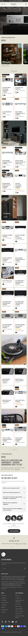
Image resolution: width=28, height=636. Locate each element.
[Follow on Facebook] (2, 622)
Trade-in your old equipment (19, 601)
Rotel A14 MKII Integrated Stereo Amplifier (20, 259)
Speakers (3, 612)
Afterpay (17, 543)
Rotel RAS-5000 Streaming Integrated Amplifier (6, 90)
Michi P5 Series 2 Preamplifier (6, 401)
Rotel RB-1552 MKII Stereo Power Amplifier (20, 326)
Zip (20, 543)
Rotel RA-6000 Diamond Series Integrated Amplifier (6, 185)
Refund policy (18, 606)
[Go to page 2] (17, 449)
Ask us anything (14, 531)
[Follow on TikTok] (16, 622)
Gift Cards (3, 595)
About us (17, 595)
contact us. (11, 583)
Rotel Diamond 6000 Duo (19, 88)
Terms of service (19, 611)
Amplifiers (3, 598)
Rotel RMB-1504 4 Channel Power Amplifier (19, 282)
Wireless (3, 607)
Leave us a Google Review (20, 616)
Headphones (4, 609)
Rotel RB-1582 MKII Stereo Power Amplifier (7, 326)
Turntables (3, 605)
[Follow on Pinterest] (9, 622)
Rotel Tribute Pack (7, 281)
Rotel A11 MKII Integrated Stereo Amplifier (20, 113)
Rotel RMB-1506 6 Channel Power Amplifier (6, 303)
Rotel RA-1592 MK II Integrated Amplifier (7, 259)
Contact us (18, 598)
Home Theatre (4, 602)
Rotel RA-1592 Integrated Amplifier (18, 439)
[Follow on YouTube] (13, 622)
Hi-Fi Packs (3, 600)
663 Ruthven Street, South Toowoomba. (12, 585)
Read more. (21, 579)
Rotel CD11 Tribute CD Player (20, 401)
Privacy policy (18, 613)
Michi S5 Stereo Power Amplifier (19, 380)
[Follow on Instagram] (6, 622)
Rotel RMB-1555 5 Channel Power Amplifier (19, 303)
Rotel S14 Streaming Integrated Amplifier (18, 185)
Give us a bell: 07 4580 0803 (14, 1)
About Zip (17, 604)
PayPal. (24, 543)
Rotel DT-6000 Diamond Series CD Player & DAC (20, 162)
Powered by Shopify (17, 632)
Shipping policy (19, 609)
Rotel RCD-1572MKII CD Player (7, 235)
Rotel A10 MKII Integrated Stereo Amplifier (7, 162)
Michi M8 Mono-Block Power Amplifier (6, 381)
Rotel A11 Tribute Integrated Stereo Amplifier (7, 439)
